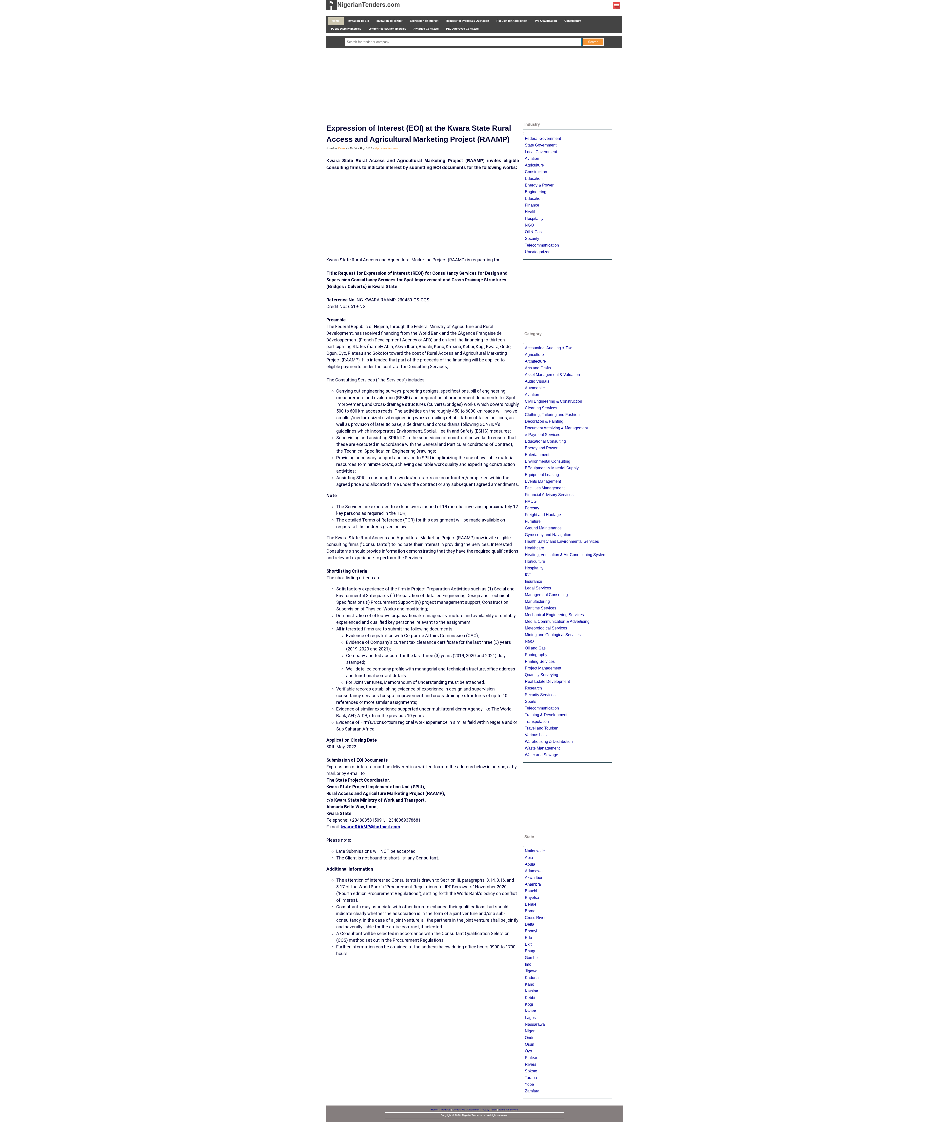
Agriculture (534, 165)
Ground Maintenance (543, 528)
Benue (530, 904)
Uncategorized (538, 252)
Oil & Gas (533, 232)
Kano (529, 984)
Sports (530, 701)
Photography (536, 655)
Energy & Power (539, 185)
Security (532, 238)
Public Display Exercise (346, 28)
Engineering (535, 192)
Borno (530, 911)
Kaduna (532, 978)
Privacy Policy (488, 1109)
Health (530, 212)
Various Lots (536, 735)
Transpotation (537, 721)
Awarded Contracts (426, 28)
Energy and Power (541, 448)
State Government (540, 145)
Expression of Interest (424, 20)
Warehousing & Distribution (549, 741)
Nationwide (535, 851)
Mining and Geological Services (553, 635)
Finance (532, 205)
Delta (529, 924)
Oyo (528, 1051)
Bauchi (531, 891)
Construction (536, 172)
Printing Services (540, 661)
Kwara (530, 1011)
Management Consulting (546, 595)
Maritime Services (540, 608)
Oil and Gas (535, 648)
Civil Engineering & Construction (553, 401)
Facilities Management (545, 488)
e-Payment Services (542, 435)
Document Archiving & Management (556, 428)
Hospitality (534, 218)
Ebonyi (531, 931)
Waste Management (542, 748)
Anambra (533, 884)
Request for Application (512, 20)
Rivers (530, 1064)
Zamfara (532, 1091)
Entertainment (537, 455)
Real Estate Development (547, 681)
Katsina (531, 991)
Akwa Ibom (534, 878)
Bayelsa (532, 898)
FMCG (530, 501)
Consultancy (572, 20)
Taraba (531, 1078)
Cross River (535, 918)
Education (534, 178)
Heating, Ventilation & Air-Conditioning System (565, 555)
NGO (529, 225)
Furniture (533, 521)
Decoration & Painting (544, 421)
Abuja (530, 864)
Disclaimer (473, 1109)
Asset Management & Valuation (552, 375)
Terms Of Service (508, 1109)
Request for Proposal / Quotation (467, 20)
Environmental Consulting (547, 461)
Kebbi (530, 998)
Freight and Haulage (543, 515)
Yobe (529, 1084)
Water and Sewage (541, 755)
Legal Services (538, 588)
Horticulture (535, 561)
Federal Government (543, 138)
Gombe (531, 958)
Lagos (530, 1018)
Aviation (532, 158)
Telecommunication (542, 245)
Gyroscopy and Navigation (548, 535)
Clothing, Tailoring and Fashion (552, 415)
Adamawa (534, 871)
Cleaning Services (541, 408)
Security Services (540, 695)
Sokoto (531, 1071)
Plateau (531, 1058)
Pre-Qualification (545, 20)
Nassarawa (535, 1024)
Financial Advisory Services (549, 495)
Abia (529, 858)
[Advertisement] (474, 85)
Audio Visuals (537, 381)
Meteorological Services (546, 628)
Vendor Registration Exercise (387, 28)
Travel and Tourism (541, 728)
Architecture (535, 361)
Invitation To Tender (389, 20)
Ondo (529, 1038)
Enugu (530, 951)
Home (336, 20)
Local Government (541, 152)
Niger (529, 1031)
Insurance (533, 581)
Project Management (543, 668)
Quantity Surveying (541, 675)
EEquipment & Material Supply (552, 468)
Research (533, 688)
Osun (529, 1044)
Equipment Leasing (542, 475)
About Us (445, 1109)
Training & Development (546, 715)
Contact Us (459, 1109)
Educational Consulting (545, 441)
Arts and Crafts (538, 368)
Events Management (543, 481)
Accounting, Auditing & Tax (548, 348)
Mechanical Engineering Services (554, 615)
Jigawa (531, 971)
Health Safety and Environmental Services (562, 541)
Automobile (535, 388)
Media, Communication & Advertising (557, 621)
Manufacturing (537, 601)
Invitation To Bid (358, 20)
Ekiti (529, 944)
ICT (528, 575)
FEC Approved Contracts (462, 28)
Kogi (529, 1004)
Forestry (532, 508)
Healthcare (534, 548)
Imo (528, 964)
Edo (528, 938)
